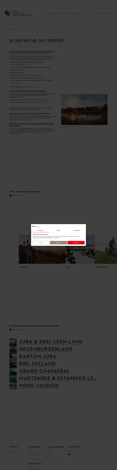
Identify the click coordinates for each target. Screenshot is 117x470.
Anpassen (58, 242)
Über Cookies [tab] (77, 230)
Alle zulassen (76, 242)
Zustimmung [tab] (40, 230)
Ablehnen (41, 242)
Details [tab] (58, 230)
